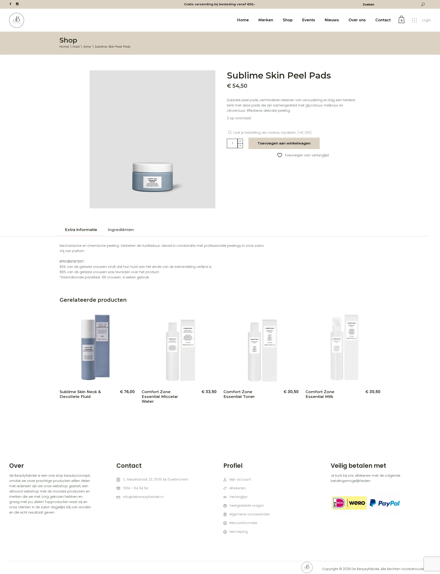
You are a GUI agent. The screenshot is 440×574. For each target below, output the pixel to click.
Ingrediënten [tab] (121, 229)
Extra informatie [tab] (81, 229)
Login (426, 20)
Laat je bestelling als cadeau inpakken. (272, 132)
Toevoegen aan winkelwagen (284, 143)
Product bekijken (114, 404)
